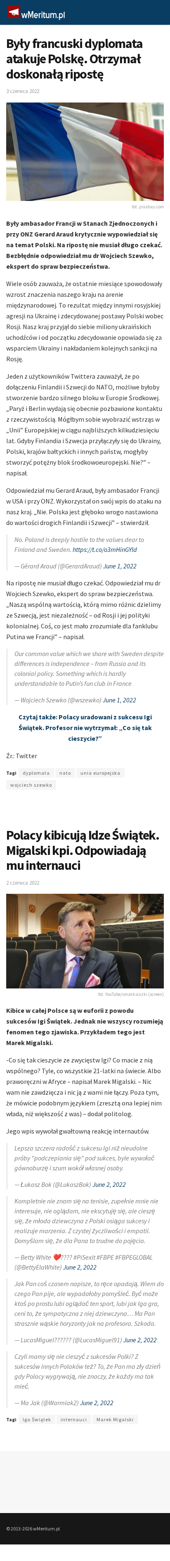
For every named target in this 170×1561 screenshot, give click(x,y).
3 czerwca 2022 (22, 91)
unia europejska (100, 773)
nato (65, 773)
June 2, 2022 (109, 1184)
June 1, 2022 (120, 566)
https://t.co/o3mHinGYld (105, 549)
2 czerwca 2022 (22, 882)
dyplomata (36, 773)
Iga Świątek (37, 1419)
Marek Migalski (115, 1419)
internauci (74, 1419)
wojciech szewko (31, 785)
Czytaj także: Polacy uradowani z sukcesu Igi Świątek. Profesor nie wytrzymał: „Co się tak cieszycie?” (85, 727)
